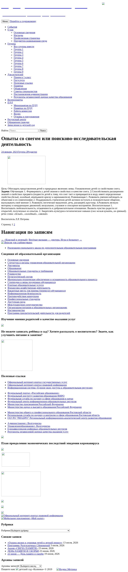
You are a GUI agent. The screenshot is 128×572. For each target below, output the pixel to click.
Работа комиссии (23, 111)
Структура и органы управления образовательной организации (41, 262)
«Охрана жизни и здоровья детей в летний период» (34, 542)
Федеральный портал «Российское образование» (33, 393)
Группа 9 (18, 71)
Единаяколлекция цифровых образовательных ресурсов (37, 429)
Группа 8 (18, 69)
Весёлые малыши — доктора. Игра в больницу (55, 239)
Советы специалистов (25, 91)
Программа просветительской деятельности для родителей (38, 313)
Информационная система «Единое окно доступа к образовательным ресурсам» (50, 387)
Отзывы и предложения (26, 116)
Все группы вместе (24, 46)
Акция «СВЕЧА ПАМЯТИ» (22, 548)
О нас (10, 29)
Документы (13, 265)
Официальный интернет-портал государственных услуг (37, 382)
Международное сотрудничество (24, 304)
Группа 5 (18, 60)
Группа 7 (18, 66)
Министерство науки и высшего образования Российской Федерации (44, 407)
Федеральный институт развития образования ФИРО (35, 396)
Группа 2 (18, 52)
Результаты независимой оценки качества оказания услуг (38, 431)
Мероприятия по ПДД (25, 105)
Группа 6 (18, 63)
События (12, 27)
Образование (14, 268)
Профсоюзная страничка (27, 38)
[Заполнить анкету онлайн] (2, 325)
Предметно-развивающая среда (30, 41)
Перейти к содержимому (23, 21)
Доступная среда (16, 302)
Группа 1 (18, 49)
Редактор (32, 152)
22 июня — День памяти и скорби (25, 554)
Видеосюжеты (15, 99)
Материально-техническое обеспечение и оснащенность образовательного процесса (52, 279)
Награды (18, 35)
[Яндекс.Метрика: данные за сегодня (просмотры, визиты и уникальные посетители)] (67, 569)
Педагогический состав (20, 276)
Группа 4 (18, 57)
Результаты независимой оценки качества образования (43, 97)
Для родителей (15, 74)
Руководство (14, 274)
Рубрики (5, 530)
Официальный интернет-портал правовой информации (37, 385)
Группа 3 (18, 55)
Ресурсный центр (16, 119)
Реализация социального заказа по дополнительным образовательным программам (51, 248)
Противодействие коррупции (23, 296)
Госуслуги (19, 80)
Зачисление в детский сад (21, 125)
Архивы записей (10, 566)
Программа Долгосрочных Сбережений (28, 545)
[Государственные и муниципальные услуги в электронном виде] (2, 501)
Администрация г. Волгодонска (24, 423)
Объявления (20, 88)
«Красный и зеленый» (14, 239)
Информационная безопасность (24, 293)
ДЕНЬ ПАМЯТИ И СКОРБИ (23, 551)
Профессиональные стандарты (23, 299)
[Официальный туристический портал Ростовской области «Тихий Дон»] (2, 512)
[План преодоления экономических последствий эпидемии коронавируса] (2, 449)
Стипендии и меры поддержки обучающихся (31, 282)
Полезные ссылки (23, 83)
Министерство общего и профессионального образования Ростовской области (49, 412)
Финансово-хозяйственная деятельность (28, 288)
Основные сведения (24, 32)
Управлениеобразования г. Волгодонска (28, 426)
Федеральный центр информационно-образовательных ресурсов (41, 401)
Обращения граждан (18, 122)
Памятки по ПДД (23, 108)
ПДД (10, 102)
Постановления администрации (31, 94)
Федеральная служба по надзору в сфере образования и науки (40, 398)
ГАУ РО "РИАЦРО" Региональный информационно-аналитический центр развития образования (59, 418)
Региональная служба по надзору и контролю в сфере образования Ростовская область (53, 415)
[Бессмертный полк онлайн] (2, 437)
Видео (17, 113)
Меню (5, 21)
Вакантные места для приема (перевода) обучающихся (36, 290)
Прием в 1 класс (22, 77)
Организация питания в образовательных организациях (37, 307)
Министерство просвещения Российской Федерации (35, 404)
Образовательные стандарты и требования (30, 271)
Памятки (18, 85)
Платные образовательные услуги (25, 285)
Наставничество (16, 310)
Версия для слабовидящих (18, 242)
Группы (11, 43)
